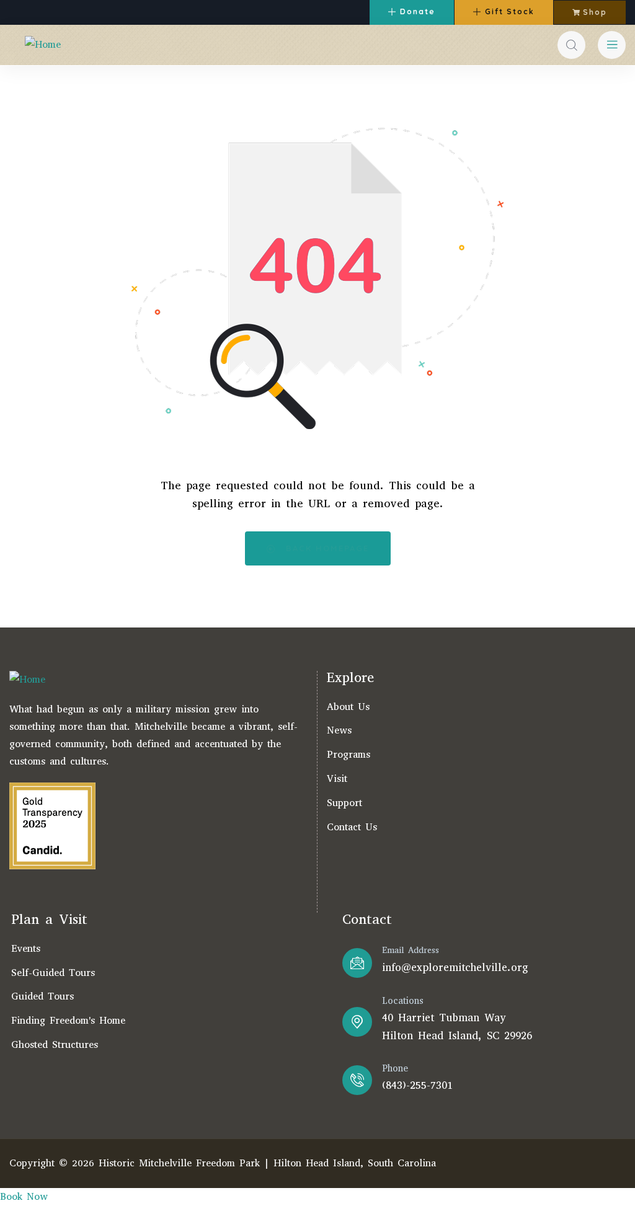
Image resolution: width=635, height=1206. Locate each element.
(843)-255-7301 (417, 1085)
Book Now (24, 1196)
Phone (395, 1068)
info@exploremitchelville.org (455, 967)
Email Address (410, 950)
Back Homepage (325, 548)
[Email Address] (357, 963)
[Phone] (357, 1080)
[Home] (43, 45)
